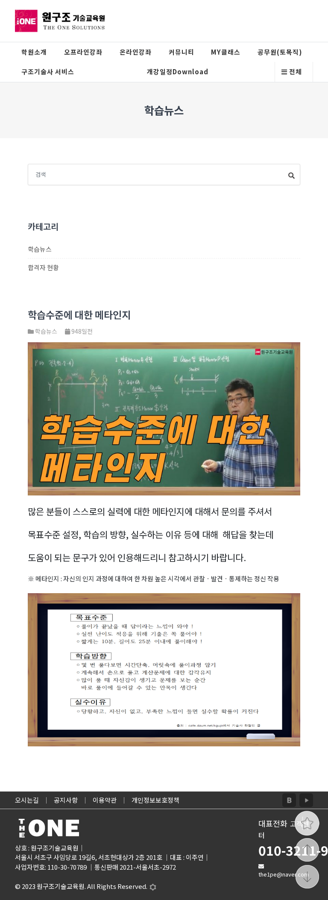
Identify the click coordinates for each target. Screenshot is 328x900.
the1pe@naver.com (283, 874)
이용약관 (105, 799)
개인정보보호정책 (155, 799)
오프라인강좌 (83, 51)
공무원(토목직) (280, 51)
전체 (294, 71)
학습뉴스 (40, 249)
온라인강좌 (136, 51)
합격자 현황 (43, 267)
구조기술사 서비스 (47, 71)
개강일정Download (177, 71)
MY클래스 (225, 51)
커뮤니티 (181, 51)
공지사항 (66, 799)
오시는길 (27, 799)
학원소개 (34, 51)
